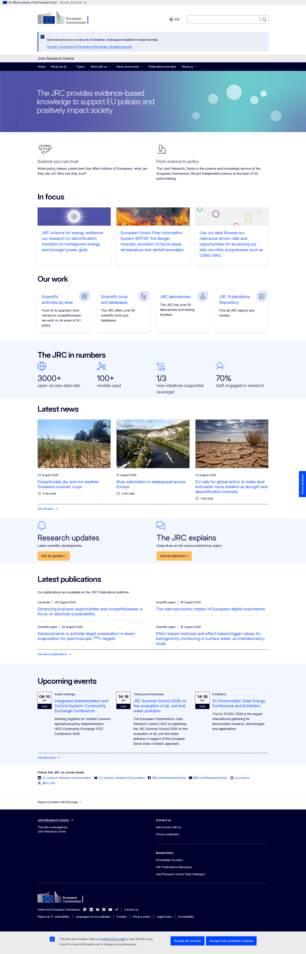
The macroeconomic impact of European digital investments (210, 609)
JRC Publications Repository (174, 867)
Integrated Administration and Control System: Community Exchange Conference (81, 706)
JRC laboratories (175, 296)
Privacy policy (142, 916)
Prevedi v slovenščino (61, 47)
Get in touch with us (168, 827)
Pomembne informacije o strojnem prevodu (104, 47)
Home (41, 66)
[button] (60, 802)
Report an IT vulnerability (53, 916)
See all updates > (53, 556)
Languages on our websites (92, 916)
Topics (80, 66)
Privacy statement (167, 834)
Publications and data (162, 66)
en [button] (177, 19)
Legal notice (164, 916)
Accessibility (186, 916)
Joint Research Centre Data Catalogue (180, 874)
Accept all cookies (187, 941)
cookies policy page (112, 939)
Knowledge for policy (169, 860)
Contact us (131, 909)
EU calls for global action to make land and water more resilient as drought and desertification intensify (231, 486)
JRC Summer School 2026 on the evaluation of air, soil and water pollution (159, 706)
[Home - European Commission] (66, 18)
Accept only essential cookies (231, 941)
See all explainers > (174, 556)
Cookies (121, 916)
